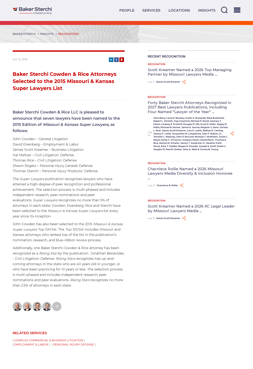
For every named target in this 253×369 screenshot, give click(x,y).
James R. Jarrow (190, 127)
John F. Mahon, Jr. (212, 133)
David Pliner (207, 140)
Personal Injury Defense (73, 344)
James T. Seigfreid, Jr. (192, 143)
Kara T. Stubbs (169, 146)
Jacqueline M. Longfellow (186, 133)
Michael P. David (200, 121)
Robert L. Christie (163, 121)
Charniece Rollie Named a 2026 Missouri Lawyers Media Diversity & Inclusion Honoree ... (190, 173)
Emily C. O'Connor (171, 140)
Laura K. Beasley (175, 118)
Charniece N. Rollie (167, 185)
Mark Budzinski (215, 118)
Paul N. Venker (174, 149)
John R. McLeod (185, 136)
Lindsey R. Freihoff (171, 124)
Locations (179, 10)
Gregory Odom (190, 140)
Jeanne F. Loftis (162, 133)
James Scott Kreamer (168, 82)
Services (151, 10)
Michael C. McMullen (206, 136)
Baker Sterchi (24, 33)
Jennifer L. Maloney (164, 136)
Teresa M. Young (209, 149)
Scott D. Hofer (208, 124)
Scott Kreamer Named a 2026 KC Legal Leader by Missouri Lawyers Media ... (191, 208)
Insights (206, 10)
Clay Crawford (182, 121)
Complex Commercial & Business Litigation (48, 340)
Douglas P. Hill (191, 124)
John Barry (159, 118)
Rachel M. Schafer (169, 143)
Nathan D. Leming (213, 130)
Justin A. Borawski (195, 118)
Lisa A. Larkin (194, 130)
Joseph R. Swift (207, 146)
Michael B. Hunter (170, 127)
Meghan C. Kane (210, 127)
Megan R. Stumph (188, 146)
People (126, 10)
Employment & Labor (31, 344)
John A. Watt (190, 149)
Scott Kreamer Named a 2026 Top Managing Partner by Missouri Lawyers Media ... (190, 72)
